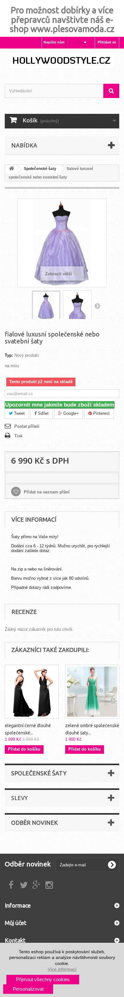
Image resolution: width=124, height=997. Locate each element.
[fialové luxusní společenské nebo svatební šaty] (46, 306)
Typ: (9, 355)
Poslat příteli (26, 426)
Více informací (62, 969)
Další (97, 306)
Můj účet (15, 923)
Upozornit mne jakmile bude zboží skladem (59, 405)
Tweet (19, 413)
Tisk (18, 435)
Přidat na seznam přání (46, 492)
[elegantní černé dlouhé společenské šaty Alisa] (32, 692)
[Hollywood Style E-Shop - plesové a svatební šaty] (62, 60)
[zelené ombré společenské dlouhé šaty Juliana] (92, 692)
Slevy (19, 798)
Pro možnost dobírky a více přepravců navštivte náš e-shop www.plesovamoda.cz (62, 19)
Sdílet (43, 413)
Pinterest (101, 413)
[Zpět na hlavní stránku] (11, 169)
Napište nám (54, 42)
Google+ (70, 413)
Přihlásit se (107, 42)
